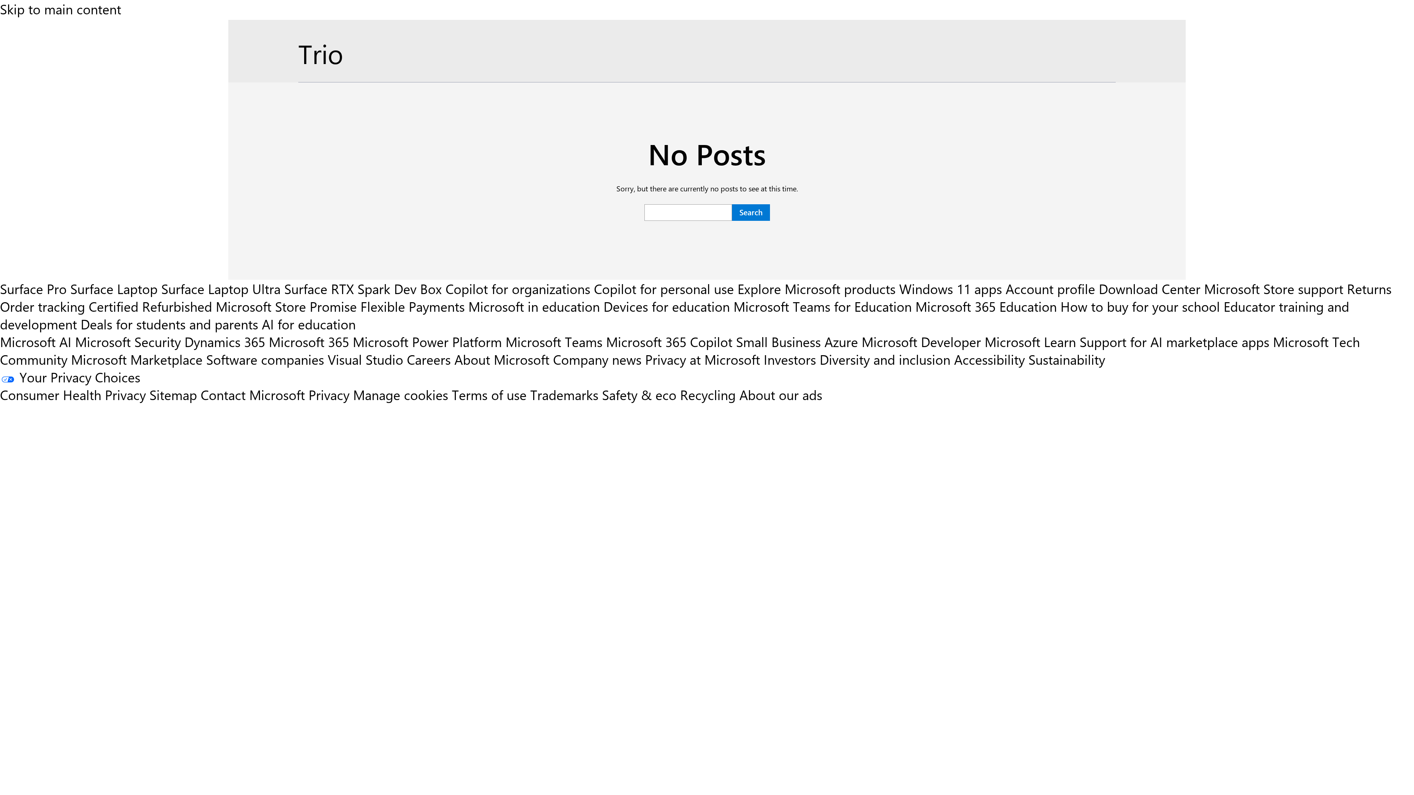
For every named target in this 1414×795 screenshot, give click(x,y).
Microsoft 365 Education (986, 306)
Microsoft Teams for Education (823, 306)
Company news (597, 359)
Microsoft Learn (1030, 341)
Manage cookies (400, 394)
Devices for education (667, 306)
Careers (429, 359)
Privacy (331, 394)
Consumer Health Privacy (73, 394)
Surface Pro (33, 288)
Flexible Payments (412, 306)
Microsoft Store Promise (286, 306)
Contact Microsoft (253, 394)
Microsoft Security (128, 341)
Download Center (1149, 288)
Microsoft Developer (921, 341)
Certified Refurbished (150, 306)
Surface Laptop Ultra (221, 288)
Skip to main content (60, 9)
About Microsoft (501, 359)
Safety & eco (639, 394)
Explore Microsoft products (817, 288)
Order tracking (42, 306)
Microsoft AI (35, 341)
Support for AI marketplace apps (1174, 341)
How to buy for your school (1140, 306)
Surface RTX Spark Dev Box (363, 288)
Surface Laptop (114, 288)
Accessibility (989, 359)
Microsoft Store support (1273, 288)
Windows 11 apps (950, 288)
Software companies (265, 359)
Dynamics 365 (224, 341)
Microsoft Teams (554, 341)
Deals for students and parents (169, 324)
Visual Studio (365, 359)
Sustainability (1066, 359)
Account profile (1050, 288)
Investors (790, 359)
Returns (1369, 288)
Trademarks (564, 394)
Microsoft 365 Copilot (669, 341)
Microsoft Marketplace (137, 359)
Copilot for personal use (664, 288)
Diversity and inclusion (885, 359)
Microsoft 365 (309, 341)
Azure (841, 341)
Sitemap (173, 394)
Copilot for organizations (518, 288)
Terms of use (489, 394)
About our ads (780, 394)
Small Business (778, 341)
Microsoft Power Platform (427, 341)
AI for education (309, 324)
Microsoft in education (534, 306)
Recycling (708, 394)
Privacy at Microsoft (702, 359)
